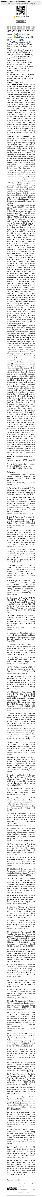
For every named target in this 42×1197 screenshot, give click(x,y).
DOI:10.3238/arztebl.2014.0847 (15, 483)
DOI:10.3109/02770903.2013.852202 (17, 1046)
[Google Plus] (28, 27)
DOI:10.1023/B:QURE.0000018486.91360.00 (19, 708)
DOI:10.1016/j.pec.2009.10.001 (15, 1009)
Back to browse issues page (27, 3)
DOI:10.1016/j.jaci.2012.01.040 (15, 998)
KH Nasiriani (25, 37)
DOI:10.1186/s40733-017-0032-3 (16, 525)
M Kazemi (9, 34)
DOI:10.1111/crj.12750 (13, 546)
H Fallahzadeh (13, 40)
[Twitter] (14, 27)
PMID (33, 483)
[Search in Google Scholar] (17, 35)
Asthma (9, 458)
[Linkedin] (23, 27)
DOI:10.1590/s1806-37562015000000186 (18, 593)
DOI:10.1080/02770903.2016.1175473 (17, 752)
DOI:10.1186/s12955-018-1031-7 (16, 1142)
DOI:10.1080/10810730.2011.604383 (17, 841)
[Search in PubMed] (20, 35)
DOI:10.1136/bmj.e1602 (28, 852)
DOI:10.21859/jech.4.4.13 (14, 977)
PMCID (9, 485)
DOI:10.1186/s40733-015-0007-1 (16, 575)
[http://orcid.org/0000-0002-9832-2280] (15, 38)
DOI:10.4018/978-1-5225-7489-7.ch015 (18, 739)
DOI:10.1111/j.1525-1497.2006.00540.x (18, 863)
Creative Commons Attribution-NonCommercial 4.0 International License (26, 1190)
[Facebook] (9, 27)
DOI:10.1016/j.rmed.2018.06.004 (16, 1084)
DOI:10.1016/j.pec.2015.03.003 (15, 1157)
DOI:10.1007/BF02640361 (14, 929)
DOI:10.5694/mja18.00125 (14, 664)
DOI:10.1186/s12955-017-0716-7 (16, 1124)
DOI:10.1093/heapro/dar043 (15, 825)
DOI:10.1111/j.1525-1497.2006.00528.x (18, 1057)
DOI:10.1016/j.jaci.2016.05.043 (15, 1028)
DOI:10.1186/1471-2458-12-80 (19, 770)
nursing (32, 464)
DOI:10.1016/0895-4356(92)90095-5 (17, 904)
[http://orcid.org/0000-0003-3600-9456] (15, 35)
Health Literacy (19, 456)
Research (20, 464)
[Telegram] (18, 27)
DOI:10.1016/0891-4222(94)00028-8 (17, 673)
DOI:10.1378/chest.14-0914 (14, 514)
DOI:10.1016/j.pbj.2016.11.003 (15, 628)
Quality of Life (28, 456)
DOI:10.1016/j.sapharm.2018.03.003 (17, 1071)
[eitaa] (33, 27)
